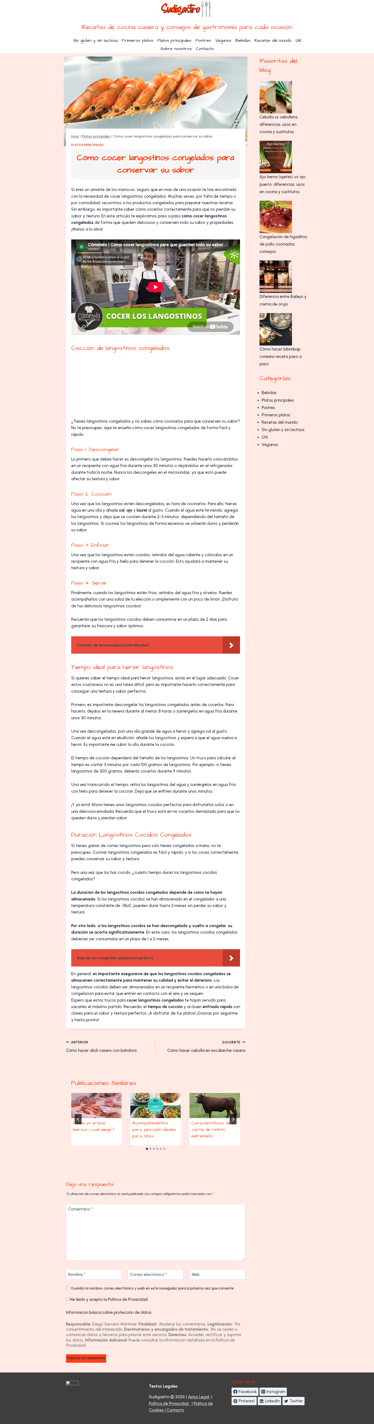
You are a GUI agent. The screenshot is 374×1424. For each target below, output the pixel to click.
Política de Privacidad (128, 1299)
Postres (203, 41)
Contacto (205, 49)
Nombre (76, 1274)
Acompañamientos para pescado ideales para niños (154, 1129)
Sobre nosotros (176, 49)
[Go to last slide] (78, 1119)
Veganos (223, 41)
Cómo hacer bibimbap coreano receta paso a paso (280, 356)
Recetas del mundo (273, 41)
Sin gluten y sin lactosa (95, 41)
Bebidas (242, 41)
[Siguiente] (233, 1119)
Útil (298, 41)
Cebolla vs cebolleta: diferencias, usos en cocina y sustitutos (279, 124)
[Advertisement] (155, 386)
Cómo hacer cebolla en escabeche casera (206, 1046)
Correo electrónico (148, 1274)
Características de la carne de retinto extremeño (213, 1129)
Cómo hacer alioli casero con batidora (101, 1046)
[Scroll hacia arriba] (358, 1395)
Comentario (80, 1209)
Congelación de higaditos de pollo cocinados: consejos (283, 244)
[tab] (147, 1149)
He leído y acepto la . (108, 1299)
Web (196, 1274)
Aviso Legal (199, 1396)
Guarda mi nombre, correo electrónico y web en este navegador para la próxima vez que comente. (152, 1288)
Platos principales (174, 41)
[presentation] (96, 1105)
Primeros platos (137, 41)
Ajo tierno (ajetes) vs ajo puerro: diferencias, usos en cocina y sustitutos (282, 184)
